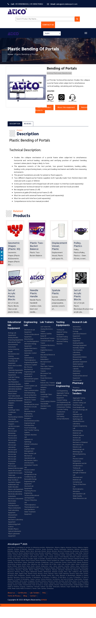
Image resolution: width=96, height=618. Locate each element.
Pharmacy (76, 388)
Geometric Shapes (14, 482)
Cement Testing (62, 400)
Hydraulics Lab (77, 417)
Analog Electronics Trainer (47, 330)
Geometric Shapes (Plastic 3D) (14, 246)
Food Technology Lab (80, 410)
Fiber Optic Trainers (47, 366)
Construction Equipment (61, 413)
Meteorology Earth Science (14, 525)
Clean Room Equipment (77, 339)
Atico (44, 599)
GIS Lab (75, 412)
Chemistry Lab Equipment (12, 362)
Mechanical (77, 440)
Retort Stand (12, 394)
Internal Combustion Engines (31, 445)
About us (11, 592)
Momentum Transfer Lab (31, 466)
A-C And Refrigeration (31, 341)
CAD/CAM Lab (77, 400)
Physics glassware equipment (14, 535)
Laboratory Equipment (15, 387)
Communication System (29, 382)
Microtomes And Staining (13, 355)
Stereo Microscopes (14, 471)
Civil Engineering (62, 391)
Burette (10, 408)
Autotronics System (30, 365)
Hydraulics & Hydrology (28, 440)
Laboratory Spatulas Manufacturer (14, 390)
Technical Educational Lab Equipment (31, 496)
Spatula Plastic (56, 292)
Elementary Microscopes (12, 434)
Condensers (12, 412)
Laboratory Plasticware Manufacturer (58, 73)
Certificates (22, 592)
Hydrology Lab (78, 419)
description (15, 123)
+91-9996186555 (21, 4)
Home (10, 54)
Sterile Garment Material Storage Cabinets (78, 366)
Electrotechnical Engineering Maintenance (29, 413)
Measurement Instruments (12, 516)
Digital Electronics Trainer (46, 351)
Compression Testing (63, 407)
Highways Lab (77, 414)
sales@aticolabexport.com (66, 4)
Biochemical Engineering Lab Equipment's (29, 371)
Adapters (11, 403)
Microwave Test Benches (46, 374)
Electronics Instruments (15, 499)
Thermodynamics (30, 505)
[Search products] (77, 19)
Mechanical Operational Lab (29, 457)
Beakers (10, 405)
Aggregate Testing (63, 393)
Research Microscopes (15, 468)
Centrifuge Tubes (14, 410)
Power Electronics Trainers (46, 379)
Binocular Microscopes (12, 430)
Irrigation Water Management (29, 450)
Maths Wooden (13, 487)
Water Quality (77, 496)
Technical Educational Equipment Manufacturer (31, 336)
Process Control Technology (29, 471)
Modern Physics (13, 529)
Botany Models (13, 338)
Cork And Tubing (13, 377)
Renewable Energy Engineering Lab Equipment (30, 481)
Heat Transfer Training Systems (31, 431)
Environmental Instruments (13, 346)
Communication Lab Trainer (47, 342)
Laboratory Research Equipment (79, 335)
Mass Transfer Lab (30, 453)
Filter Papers (12, 380)
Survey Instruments (63, 419)
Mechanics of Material (80, 442)
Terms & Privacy (14, 595)
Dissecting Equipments (15, 340)
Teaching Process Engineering (30, 492)
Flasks (10, 415)
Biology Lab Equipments (12, 334)
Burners (10, 368)
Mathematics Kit (13, 485)
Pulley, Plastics (78, 244)
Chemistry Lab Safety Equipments (15, 374)
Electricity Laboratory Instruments (15, 495)
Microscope (12, 457)
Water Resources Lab (80, 498)
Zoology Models (13, 359)
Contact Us (48, 24)
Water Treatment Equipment (29, 513)
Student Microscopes (15, 473)
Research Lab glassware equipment (80, 360)
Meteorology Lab (78, 449)
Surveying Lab (77, 482)
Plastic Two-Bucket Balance (36, 246)
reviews (27, 123)
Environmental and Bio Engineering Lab (31, 422)
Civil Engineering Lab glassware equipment (64, 403)
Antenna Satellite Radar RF (46, 335)
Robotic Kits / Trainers (48, 383)
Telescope (11, 475)
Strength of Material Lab (79, 474)
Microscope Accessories (12, 460)
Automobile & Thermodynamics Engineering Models (30, 360)
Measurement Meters (80, 357)
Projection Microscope (12, 465)
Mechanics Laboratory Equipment (15, 521)
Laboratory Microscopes (12, 448)
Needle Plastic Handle (34, 293)
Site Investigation (62, 339)
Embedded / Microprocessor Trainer (46, 361)
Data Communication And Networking (31, 391)
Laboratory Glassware (15, 401)
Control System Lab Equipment (30, 387)
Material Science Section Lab (78, 436)
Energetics (27, 418)
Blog (25, 595)
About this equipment (66, 107)
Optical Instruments (14, 531)
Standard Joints (13, 422)
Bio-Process (28, 367)
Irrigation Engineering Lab (80, 427)
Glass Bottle (12, 419)
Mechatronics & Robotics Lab (78, 446)
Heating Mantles (78, 343)
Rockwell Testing (62, 337)
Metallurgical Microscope (12, 453)
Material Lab (77, 433)
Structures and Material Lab (77, 478)
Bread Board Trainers (47, 338)
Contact (33, 595)
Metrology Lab (78, 452)
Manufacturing (78, 431)
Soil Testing (60, 416)
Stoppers (11, 424)
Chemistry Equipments (15, 370)
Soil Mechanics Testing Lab (78, 467)
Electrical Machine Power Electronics (30, 396)
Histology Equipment (80, 345)
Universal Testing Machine (62, 342)
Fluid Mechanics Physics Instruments (14, 507)
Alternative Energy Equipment (30, 345)
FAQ (44, 592)
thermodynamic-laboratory (78, 490)
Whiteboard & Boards (15, 398)
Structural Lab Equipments (28, 487)
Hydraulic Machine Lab (30, 436)
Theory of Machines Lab (79, 485)
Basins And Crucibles (15, 366)
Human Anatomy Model (13, 350)
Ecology (75, 331)
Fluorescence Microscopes (12, 439)
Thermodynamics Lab (31, 507)
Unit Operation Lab (79, 494)
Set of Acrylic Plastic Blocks (11, 295)
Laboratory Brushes (14, 384)
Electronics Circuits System (30, 408)
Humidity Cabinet (78, 348)
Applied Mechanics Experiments (30, 349)
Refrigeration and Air (80, 463)
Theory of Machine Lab (30, 501)
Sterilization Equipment (77, 372)
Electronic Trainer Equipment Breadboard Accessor (31, 402)
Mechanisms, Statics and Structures (31, 461)
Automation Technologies (77, 328)
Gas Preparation (13, 382)
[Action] (1, 248)
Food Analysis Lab (79, 407)
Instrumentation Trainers (46, 370)
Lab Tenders (34, 592)
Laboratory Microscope (12, 444)
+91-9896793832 (36, 4)
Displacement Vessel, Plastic (59, 246)
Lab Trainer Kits (45, 327)
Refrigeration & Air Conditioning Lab (30, 475)
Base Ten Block (13, 480)
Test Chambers (78, 350)
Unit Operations (29, 509)
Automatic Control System (30, 354)
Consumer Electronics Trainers (48, 346)
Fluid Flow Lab (77, 405)
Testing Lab (60, 330)
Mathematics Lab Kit (15, 478)
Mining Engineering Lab (79, 455)
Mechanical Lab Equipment (29, 331)
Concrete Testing (62, 409)
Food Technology (30, 428)
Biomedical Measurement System (31, 377)
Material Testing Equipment (62, 333)
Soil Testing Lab (78, 470)
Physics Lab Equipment (15, 489)
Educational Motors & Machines (48, 356)
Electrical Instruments (15, 492)
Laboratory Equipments (77, 353)
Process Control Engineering (78, 460)
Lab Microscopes (14, 426)
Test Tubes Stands (14, 396)
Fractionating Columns (15, 417)
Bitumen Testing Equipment (62, 396)
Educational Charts (14, 342)
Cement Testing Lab (79, 403)
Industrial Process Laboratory (78, 422)
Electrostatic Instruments (12, 502)
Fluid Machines (29, 425)
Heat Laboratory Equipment (13, 511)
